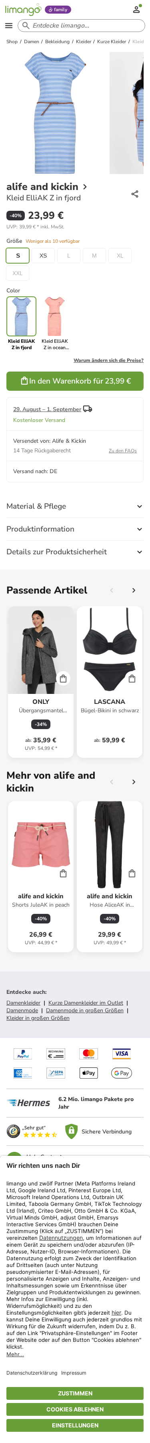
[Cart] (63, 678)
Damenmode (22, 1010)
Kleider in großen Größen (38, 1018)
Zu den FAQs (123, 451)
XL (120, 255)
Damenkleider (23, 1003)
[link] (55, 323)
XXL (17, 273)
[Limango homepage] (23, 9)
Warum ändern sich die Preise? (109, 360)
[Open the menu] (9, 25)
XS (43, 255)
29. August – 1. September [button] (47, 409)
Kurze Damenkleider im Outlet (85, 1003)
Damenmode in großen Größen (85, 1010)
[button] (35, 227)
